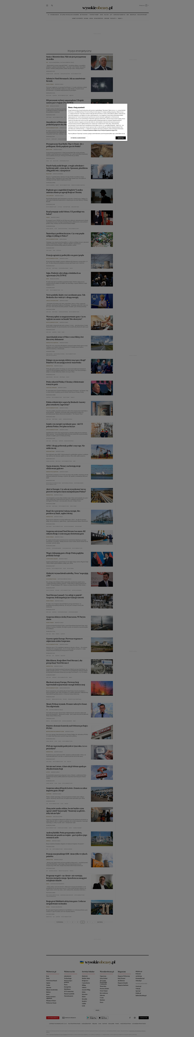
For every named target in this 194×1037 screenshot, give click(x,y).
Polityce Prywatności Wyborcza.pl (91, 130)
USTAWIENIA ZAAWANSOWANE (78, 138)
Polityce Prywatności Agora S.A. (109, 130)
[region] (97, 122)
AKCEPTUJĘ (121, 138)
